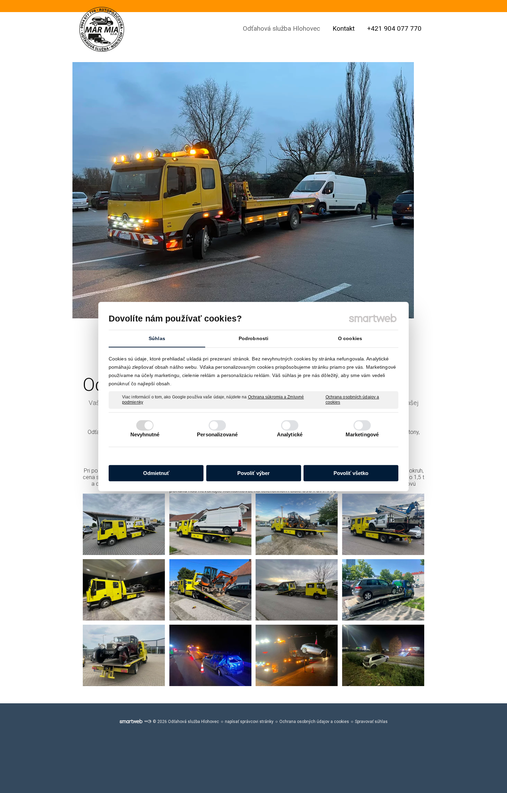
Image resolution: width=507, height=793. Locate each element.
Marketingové (362, 434)
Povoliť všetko (351, 473)
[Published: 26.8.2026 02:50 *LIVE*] (147, 721)
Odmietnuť (156, 473)
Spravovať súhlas (371, 721)
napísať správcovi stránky (249, 721)
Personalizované (217, 434)
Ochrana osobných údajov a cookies (352, 400)
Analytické (289, 434)
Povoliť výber (253, 473)
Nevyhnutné (145, 434)
